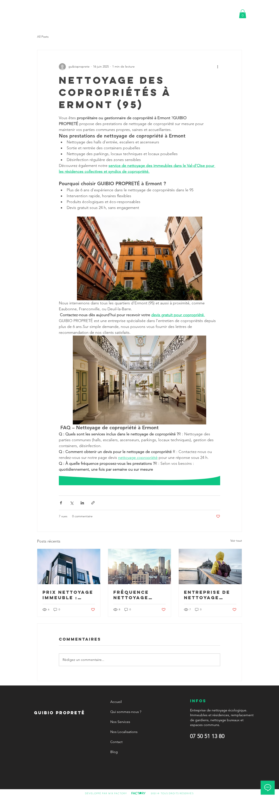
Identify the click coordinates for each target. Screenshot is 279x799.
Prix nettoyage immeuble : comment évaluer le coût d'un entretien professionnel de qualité (68, 594)
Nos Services (120, 722)
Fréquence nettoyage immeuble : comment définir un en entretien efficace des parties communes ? (135, 594)
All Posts (43, 37)
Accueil (116, 702)
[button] (242, 13)
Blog (114, 752)
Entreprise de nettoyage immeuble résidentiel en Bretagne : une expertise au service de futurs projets (210, 594)
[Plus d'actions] (217, 66)
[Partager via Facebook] (61, 503)
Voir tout (236, 541)
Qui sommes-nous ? (125, 712)
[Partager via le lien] (93, 503)
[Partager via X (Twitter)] (72, 503)
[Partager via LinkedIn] (82, 503)
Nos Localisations (124, 732)
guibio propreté (35, 11)
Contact (116, 742)
